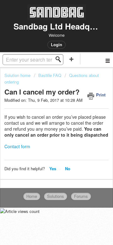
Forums (81, 196)
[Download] (45, 117)
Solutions (55, 196)
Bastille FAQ (49, 75)
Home (31, 196)
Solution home (18, 75)
